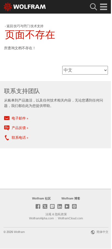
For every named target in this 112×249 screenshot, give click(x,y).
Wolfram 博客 (70, 198)
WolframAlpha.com (41, 218)
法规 (48, 214)
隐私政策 (61, 214)
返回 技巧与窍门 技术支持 (25, 26)
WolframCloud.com (70, 218)
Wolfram (19, 231)
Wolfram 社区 (41, 198)
